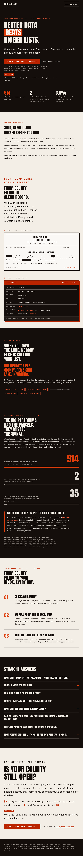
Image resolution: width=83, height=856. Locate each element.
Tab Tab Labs (10, 4)
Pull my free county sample (22, 61)
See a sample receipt (51, 61)
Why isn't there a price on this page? (22, 693)
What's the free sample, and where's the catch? (28, 701)
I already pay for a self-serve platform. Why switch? (30, 727)
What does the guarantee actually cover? (25, 708)
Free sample (71, 4)
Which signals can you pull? (18, 685)
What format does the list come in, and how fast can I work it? (36, 734)
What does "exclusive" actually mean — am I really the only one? (36, 677)
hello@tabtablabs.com (65, 827)
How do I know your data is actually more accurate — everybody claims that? (36, 718)
